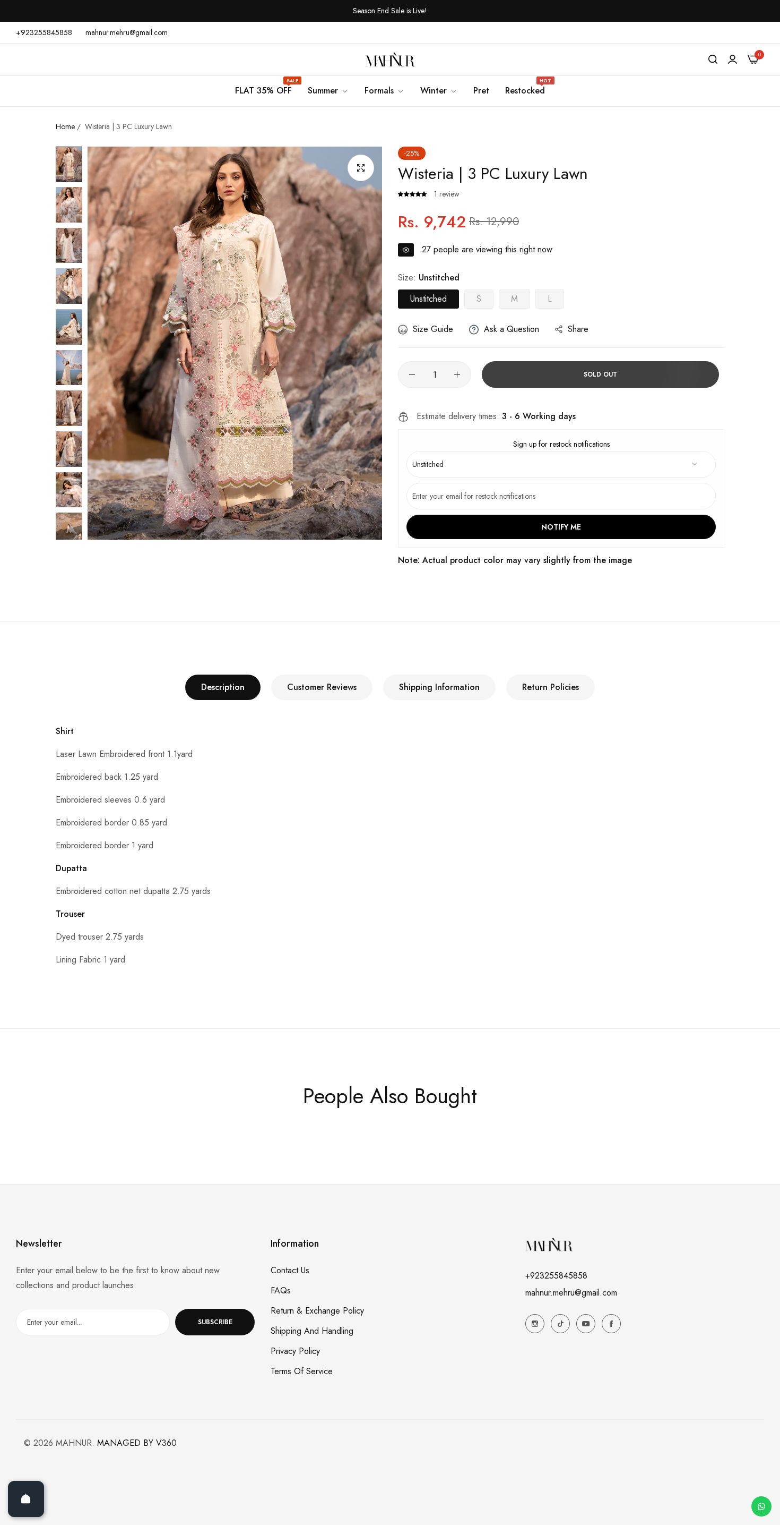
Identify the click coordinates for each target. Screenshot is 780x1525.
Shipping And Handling (312, 1331)
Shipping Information (439, 687)
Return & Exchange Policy (317, 1311)
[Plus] (457, 374)
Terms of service (302, 1371)
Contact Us (290, 1270)
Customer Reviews (322, 687)
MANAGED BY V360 (137, 1443)
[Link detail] (534, 1323)
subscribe (215, 1322)
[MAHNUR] (390, 59)
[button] (413, 194)
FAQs (281, 1290)
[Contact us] (761, 1506)
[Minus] (412, 374)
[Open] (26, 1499)
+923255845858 (556, 1276)
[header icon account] (732, 59)
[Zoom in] (361, 168)
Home (65, 126)
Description (223, 687)
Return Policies (550, 687)
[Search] (712, 59)
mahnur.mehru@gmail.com (571, 1293)
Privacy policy (295, 1351)
